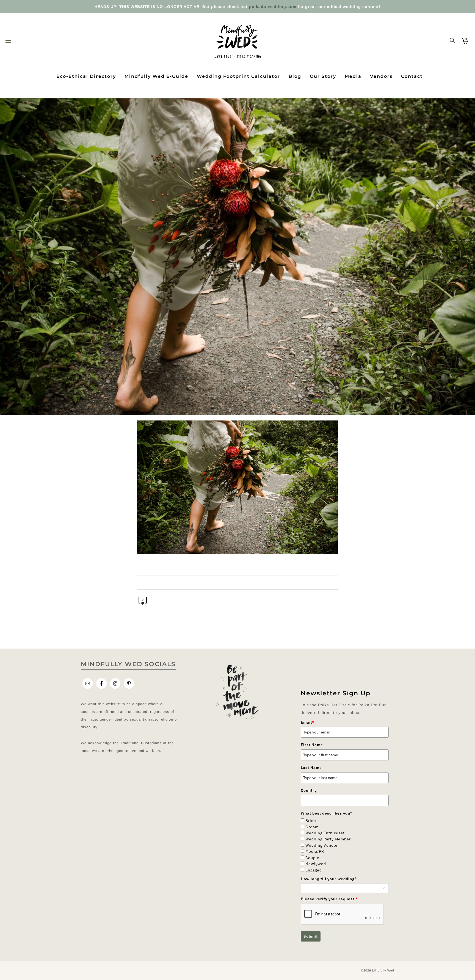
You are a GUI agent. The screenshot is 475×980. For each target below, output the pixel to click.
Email (307, 722)
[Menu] (8, 41)
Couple (312, 857)
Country (309, 790)
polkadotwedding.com (272, 6)
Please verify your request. (329, 898)
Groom (312, 826)
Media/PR (314, 851)
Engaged (313, 870)
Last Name (311, 767)
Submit (310, 936)
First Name (312, 744)
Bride (310, 820)
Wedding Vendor (321, 845)
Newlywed (315, 863)
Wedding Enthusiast (325, 832)
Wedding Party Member (328, 839)
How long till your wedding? (329, 878)
